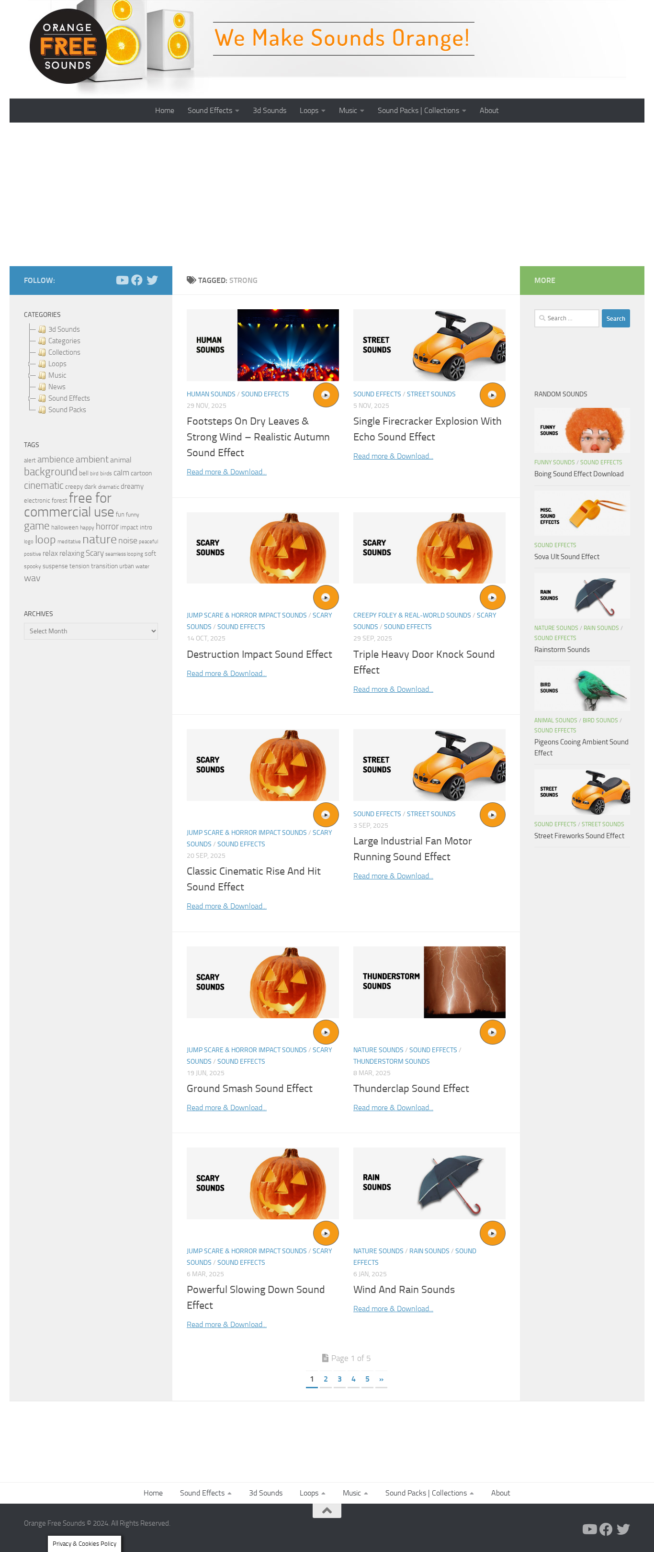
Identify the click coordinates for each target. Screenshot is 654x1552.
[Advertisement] (327, 194)
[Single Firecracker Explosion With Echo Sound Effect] (429, 345)
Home (164, 110)
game (37, 525)
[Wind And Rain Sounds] (429, 1183)
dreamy (132, 486)
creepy (74, 486)
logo (29, 542)
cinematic (44, 485)
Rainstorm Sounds (562, 649)
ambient (92, 459)
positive (32, 554)
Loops (309, 110)
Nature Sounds (378, 1050)
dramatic (108, 487)
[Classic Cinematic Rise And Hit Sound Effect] (263, 765)
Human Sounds (211, 394)
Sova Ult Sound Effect (566, 556)
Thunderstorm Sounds (391, 1061)
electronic (37, 500)
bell (84, 473)
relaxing (71, 553)
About (489, 110)
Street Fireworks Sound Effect (579, 836)
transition (104, 566)
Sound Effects (210, 110)
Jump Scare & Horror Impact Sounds (247, 615)
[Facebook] (137, 280)
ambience (55, 459)
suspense (55, 566)
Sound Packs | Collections (418, 110)
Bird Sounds (600, 720)
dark (90, 486)
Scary (95, 553)
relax (50, 553)
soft (150, 554)
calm (121, 472)
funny (132, 514)
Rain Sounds (429, 1251)
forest (60, 500)
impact (129, 527)
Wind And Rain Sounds (404, 1289)
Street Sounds (431, 394)
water (142, 566)
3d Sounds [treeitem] (64, 329)
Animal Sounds (555, 720)
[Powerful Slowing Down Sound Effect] (263, 1183)
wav (32, 578)
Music (348, 110)
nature (99, 539)
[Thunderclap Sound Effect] (429, 982)
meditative (69, 542)
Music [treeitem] (57, 375)
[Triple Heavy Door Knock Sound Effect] (429, 548)
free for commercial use (69, 505)
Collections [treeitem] (64, 352)
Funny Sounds (554, 462)
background (51, 471)
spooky (32, 566)
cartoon (141, 473)
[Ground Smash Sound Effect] (263, 982)
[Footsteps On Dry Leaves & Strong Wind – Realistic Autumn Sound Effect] (263, 345)
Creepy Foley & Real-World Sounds (412, 615)
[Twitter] (152, 280)
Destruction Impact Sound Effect (259, 654)
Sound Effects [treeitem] (69, 398)
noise (127, 540)
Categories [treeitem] (64, 341)
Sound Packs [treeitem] (67, 409)
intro (146, 527)
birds (106, 473)
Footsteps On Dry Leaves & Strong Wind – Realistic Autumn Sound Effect (258, 437)
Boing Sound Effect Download (579, 474)
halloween (65, 527)
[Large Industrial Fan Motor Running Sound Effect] (429, 765)
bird (94, 474)
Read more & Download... (227, 471)
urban (126, 566)
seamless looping (124, 554)
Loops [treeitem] (57, 364)
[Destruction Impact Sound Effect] (263, 548)
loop (45, 539)
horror (107, 526)
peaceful (148, 541)
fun (120, 514)
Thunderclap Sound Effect (411, 1088)
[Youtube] (121, 280)
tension (79, 566)
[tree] (91, 370)
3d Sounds (269, 110)
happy (87, 527)
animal (121, 459)
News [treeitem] (57, 386)
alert (30, 460)
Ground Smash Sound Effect (250, 1088)
